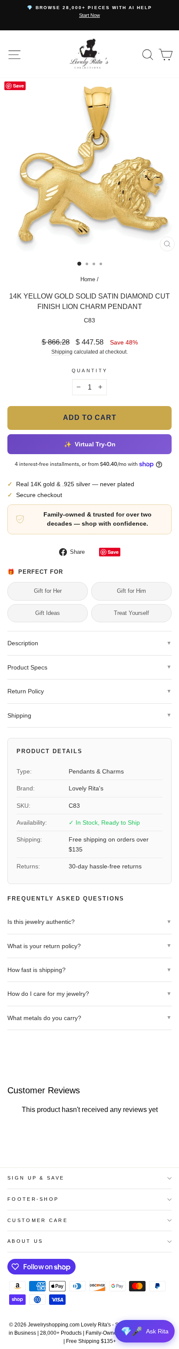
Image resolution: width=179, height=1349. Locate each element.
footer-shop (33, 1199)
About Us (25, 1241)
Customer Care (37, 1220)
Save (113, 552)
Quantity (90, 370)
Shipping (62, 351)
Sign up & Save (35, 1177)
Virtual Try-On (90, 444)
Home (87, 279)
